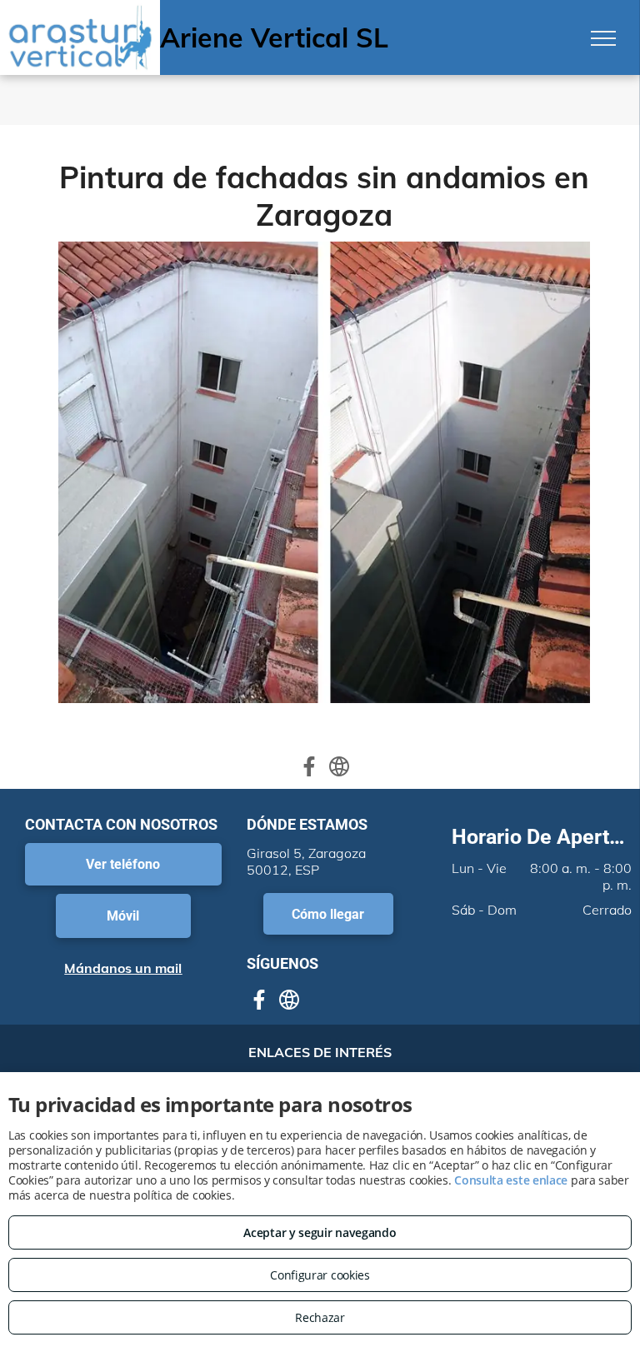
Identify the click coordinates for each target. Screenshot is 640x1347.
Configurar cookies (320, 1275)
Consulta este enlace (511, 1180)
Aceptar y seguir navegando (319, 1232)
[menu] (603, 38)
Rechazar (320, 1317)
